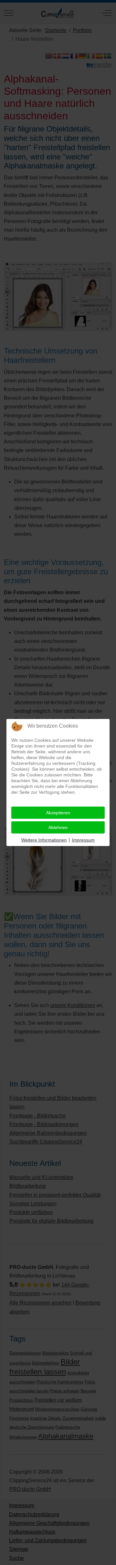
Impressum (83, 839)
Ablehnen (58, 827)
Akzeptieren (58, 812)
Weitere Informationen (44, 839)
